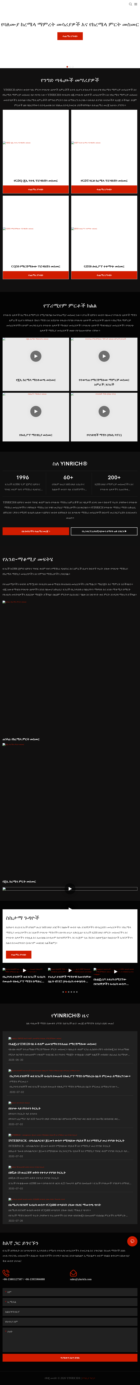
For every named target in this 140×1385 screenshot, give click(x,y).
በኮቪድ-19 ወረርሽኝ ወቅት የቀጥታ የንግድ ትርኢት (37, 1172)
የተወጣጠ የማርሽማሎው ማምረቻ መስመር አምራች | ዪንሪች (104, 382)
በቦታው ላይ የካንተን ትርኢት (25, 1108)
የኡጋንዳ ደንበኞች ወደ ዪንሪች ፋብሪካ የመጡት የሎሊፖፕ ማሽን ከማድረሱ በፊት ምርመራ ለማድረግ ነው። (24, 979)
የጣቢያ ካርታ (88, 1378)
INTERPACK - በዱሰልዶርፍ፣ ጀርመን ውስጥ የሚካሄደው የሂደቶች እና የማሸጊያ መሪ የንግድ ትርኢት (66, 1140)
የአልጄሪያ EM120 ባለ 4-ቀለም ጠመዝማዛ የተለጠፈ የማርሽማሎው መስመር (53, 1044)
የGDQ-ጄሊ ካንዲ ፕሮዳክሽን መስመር (36, 180)
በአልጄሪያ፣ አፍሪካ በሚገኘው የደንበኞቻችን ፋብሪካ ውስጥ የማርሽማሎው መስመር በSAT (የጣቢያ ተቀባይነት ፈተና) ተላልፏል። (115, 981)
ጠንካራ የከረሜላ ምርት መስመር (21, 739)
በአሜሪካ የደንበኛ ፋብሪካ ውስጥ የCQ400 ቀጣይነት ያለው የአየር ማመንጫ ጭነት (55, 1205)
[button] (67, 66)
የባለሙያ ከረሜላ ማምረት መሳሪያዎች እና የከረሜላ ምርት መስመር (70, 24)
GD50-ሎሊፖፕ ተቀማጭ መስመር (104, 266)
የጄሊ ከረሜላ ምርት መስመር (19, 881)
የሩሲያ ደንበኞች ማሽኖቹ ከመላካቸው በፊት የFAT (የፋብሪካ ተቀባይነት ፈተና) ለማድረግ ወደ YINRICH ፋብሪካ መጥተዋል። (69, 979)
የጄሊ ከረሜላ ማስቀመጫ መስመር (36, 380)
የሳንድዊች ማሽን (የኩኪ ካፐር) (104, 435)
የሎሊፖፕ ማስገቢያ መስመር (35, 435)
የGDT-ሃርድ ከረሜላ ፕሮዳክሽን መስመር (104, 180)
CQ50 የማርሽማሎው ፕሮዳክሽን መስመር (35, 266)
